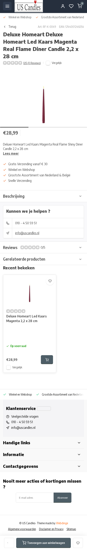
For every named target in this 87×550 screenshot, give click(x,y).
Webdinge (62, 523)
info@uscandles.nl (27, 233)
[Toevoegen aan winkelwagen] (47, 359)
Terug (12, 27)
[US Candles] (29, 6)
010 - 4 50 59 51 (26, 223)
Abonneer (62, 497)
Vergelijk (57, 63)
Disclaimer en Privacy (51, 529)
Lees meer (11, 153)
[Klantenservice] (44, 408)
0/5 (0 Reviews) (32, 63)
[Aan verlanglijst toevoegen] (50, 281)
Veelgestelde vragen (24, 416)
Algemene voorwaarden (22, 529)
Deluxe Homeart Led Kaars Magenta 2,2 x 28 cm (26, 318)
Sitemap (71, 529)
